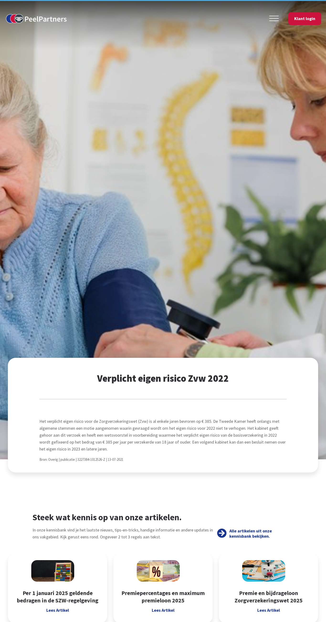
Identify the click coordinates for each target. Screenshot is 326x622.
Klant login (304, 18)
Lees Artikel (57, 610)
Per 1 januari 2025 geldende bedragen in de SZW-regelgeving (57, 596)
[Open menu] (274, 18)
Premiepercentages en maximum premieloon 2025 (163, 596)
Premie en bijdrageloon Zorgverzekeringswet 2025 (269, 596)
